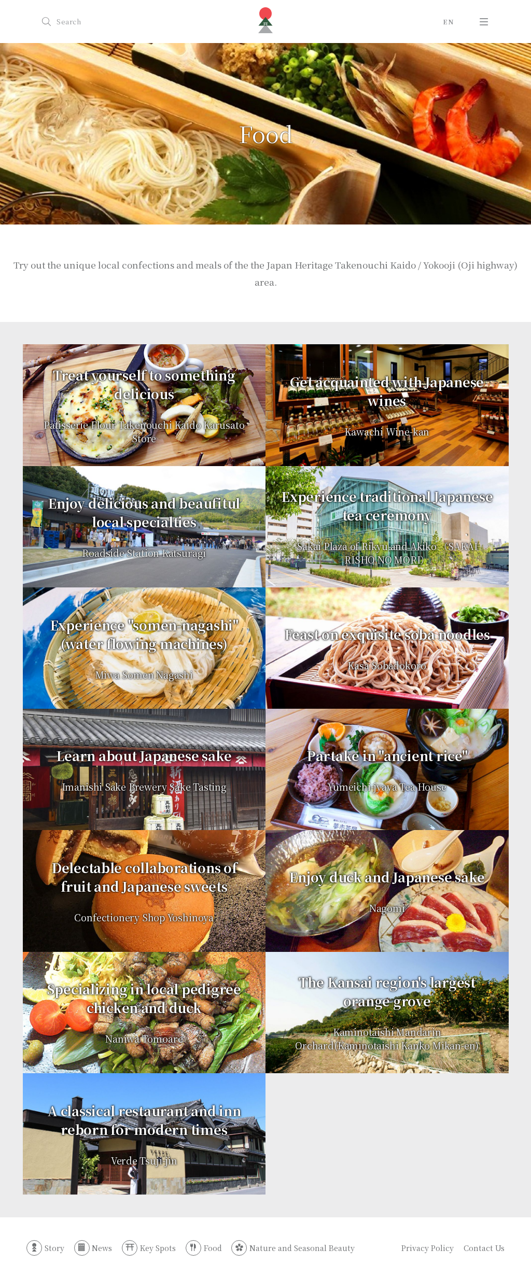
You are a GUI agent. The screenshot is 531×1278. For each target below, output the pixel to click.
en (448, 21)
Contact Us (484, 1247)
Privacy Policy (427, 1247)
